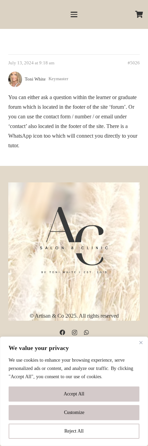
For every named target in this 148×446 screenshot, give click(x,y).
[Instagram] (74, 333)
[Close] (141, 342)
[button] (74, 14)
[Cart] (139, 14)
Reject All (74, 431)
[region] (74, 391)
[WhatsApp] (86, 332)
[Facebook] (62, 332)
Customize (74, 412)
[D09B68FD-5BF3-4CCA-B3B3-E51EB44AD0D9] (74, 238)
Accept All (74, 393)
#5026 (134, 63)
